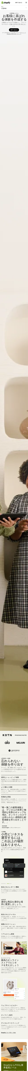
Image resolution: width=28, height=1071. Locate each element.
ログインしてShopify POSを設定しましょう (16, 33)
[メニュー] (26, 2)
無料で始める (18, 2)
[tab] (3, 883)
